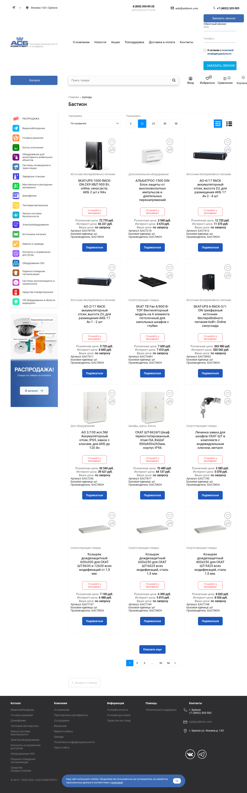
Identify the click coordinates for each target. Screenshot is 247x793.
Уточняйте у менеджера (94, 211)
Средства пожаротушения (21, 769)
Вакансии (60, 725)
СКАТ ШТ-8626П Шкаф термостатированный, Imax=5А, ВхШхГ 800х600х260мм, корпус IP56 (152, 440)
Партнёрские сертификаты (71, 715)
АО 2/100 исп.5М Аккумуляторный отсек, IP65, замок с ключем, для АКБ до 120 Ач (94, 440)
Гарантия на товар (119, 720)
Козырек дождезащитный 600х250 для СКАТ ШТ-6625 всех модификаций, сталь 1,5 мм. (152, 563)
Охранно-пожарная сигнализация (23, 761)
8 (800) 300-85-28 (143, 6)
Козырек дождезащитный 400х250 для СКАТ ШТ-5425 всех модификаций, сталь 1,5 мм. (210, 563)
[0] (240, 79)
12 (142, 123)
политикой (117, 782)
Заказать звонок (223, 18)
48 (164, 123)
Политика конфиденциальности (74, 742)
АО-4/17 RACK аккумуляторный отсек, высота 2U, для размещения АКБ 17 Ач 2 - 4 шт (210, 188)
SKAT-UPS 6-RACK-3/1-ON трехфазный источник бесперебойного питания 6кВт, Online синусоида (210, 316)
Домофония (18, 720)
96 (176, 123)
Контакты (195, 703)
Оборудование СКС (23, 753)
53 (160, 663)
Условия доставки (118, 715)
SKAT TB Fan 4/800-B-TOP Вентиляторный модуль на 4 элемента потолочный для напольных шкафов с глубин (152, 316)
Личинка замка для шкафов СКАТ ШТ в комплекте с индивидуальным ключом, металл (210, 440)
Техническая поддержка (161, 709)
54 (168, 663)
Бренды (59, 736)
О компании (61, 709)
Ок (177, 781)
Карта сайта (61, 747)
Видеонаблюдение (22, 709)
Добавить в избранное (112, 141)
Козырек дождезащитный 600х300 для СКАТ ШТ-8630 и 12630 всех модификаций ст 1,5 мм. (94, 563)
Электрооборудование (25, 739)
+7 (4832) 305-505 (228, 8)
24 (153, 123)
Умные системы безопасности (20, 733)
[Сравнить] (112, 149)
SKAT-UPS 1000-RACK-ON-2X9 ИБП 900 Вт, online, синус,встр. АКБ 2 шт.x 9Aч (94, 186)
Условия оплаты (117, 709)
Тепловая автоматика (25, 725)
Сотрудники (61, 720)
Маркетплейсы (63, 731)
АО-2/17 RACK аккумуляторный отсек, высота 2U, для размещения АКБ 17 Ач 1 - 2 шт (94, 314)
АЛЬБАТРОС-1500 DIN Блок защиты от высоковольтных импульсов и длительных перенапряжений (152, 190)
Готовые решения (22, 715)
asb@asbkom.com (200, 721)
